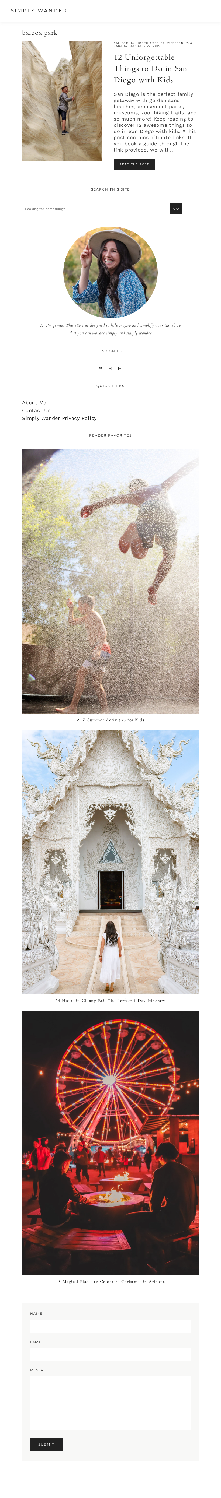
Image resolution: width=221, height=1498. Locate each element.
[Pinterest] (101, 368)
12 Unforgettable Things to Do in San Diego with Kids (151, 68)
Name (36, 1313)
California (124, 42)
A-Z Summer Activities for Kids (110, 720)
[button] (212, 12)
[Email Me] (120, 368)
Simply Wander (39, 11)
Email (36, 1342)
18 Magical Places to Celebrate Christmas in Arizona (110, 1281)
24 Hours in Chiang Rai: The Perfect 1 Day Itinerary (110, 1000)
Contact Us (36, 410)
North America (151, 42)
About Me (34, 402)
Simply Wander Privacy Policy (59, 418)
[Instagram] (110, 368)
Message (39, 1370)
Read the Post (134, 164)
